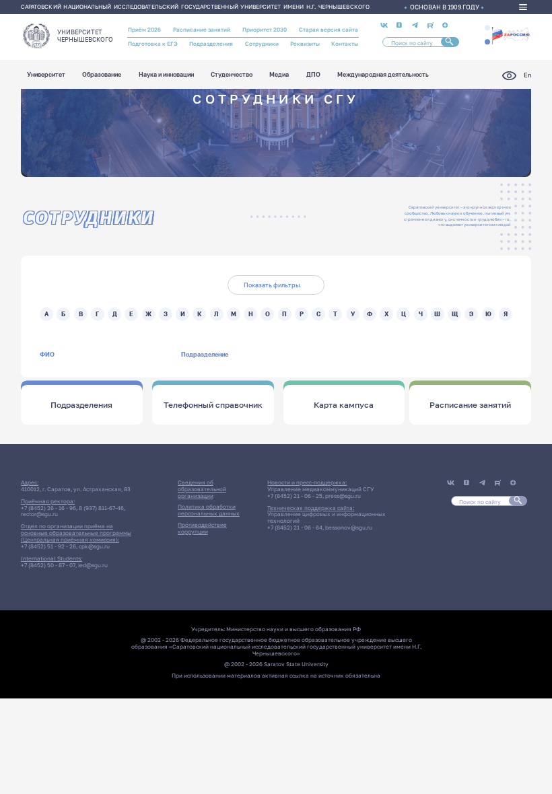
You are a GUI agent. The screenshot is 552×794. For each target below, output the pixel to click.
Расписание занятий (201, 29)
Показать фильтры (272, 285)
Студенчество (231, 75)
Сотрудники (262, 43)
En (527, 75)
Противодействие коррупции (202, 528)
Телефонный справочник (213, 405)
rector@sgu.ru (39, 514)
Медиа (279, 75)
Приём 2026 (144, 29)
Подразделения (211, 43)
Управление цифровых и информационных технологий (326, 517)
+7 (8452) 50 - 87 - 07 (48, 565)
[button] (487, 27)
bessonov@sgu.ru (348, 527)
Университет (46, 75)
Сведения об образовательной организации (202, 489)
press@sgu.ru (343, 496)
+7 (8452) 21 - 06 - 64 (294, 527)
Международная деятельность (383, 75)
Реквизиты (305, 43)
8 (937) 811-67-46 (101, 508)
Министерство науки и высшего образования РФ (293, 629)
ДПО (313, 75)
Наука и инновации (166, 75)
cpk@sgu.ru (94, 546)
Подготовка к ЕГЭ (153, 43)
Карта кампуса (344, 405)
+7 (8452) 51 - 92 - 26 (48, 546)
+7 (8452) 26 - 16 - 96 (48, 508)
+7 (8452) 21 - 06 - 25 (294, 496)
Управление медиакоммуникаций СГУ (320, 489)
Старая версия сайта (328, 29)
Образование (101, 75)
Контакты (344, 43)
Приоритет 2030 (264, 29)
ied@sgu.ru (93, 565)
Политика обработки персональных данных (209, 510)
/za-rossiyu (510, 34)
